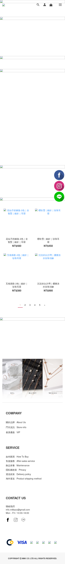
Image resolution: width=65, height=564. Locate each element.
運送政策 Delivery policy (18, 474)
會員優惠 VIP (13, 432)
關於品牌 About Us (16, 422)
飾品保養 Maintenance (18, 465)
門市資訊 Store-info (16, 427)
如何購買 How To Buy (17, 456)
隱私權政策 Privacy (16, 469)
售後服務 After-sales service (20, 460)
